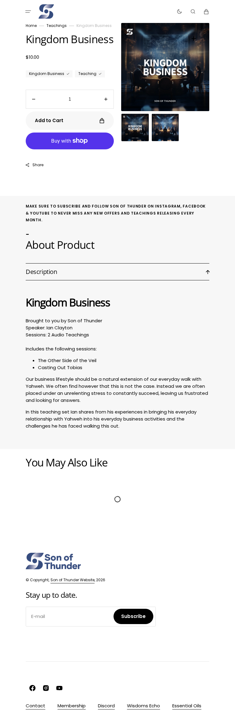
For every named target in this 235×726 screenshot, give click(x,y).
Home (31, 25)
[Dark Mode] (179, 11)
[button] (28, 11)
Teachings (57, 25)
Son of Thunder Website (72, 579)
